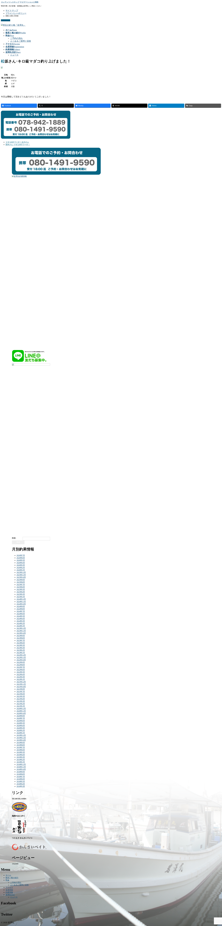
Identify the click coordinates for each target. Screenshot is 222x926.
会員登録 (9, 890)
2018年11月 (21, 767)
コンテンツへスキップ (10, 2)
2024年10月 (21, 604)
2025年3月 (21, 594)
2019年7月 (21, 747)
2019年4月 (21, 755)
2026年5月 (21, 560)
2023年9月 (21, 636)
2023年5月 (21, 645)
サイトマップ (12, 10)
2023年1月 (21, 653)
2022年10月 (21, 660)
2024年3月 (21, 621)
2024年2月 (21, 623)
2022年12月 (21, 655)
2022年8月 (21, 665)
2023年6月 (21, 643)
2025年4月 (21, 592)
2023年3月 (21, 648)
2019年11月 (21, 738)
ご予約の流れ (16, 38)
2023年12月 (21, 628)
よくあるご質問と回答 (20, 41)
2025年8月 (21, 582)
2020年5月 (21, 723)
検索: (14, 538)
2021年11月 (21, 684)
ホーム (8, 875)
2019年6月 (21, 750)
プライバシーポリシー (16, 13)
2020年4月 (21, 726)
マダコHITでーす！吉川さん (17, 142)
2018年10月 (21, 769)
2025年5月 (21, 589)
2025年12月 (21, 572)
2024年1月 (21, 626)
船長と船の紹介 (12, 878)
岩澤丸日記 (10, 895)
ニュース (14, 55)
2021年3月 (21, 701)
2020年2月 (21, 730)
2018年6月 (21, 779)
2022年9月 (21, 662)
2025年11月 (21, 575)
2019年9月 (21, 743)
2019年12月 (21, 735)
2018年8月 (21, 774)
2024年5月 (21, 616)
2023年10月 (21, 633)
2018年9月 (21, 772)
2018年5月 (21, 781)
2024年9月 (21, 606)
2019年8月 (21, 745)
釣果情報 (9, 892)
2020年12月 (21, 709)
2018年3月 (21, 786)
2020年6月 (21, 721)
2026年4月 (21, 563)
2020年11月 (21, 711)
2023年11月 (21, 631)
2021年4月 (21, 699)
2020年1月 (21, 733)
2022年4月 (21, 674)
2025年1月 (21, 597)
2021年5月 (21, 696)
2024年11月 (21, 602)
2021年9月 (21, 689)
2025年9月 (21, 580)
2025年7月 (21, 585)
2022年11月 (21, 657)
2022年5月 (21, 672)
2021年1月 (21, 706)
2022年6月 (21, 670)
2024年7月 (21, 611)
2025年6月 (21, 587)
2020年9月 (21, 716)
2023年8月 (21, 638)
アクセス (9, 887)
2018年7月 (21, 777)
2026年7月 (21, 555)
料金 (7, 880)
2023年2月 (21, 650)
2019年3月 (21, 757)
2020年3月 (21, 728)
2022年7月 (21, 667)
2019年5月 (21, 752)
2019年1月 (21, 762)
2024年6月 (21, 614)
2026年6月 (21, 558)
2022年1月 (21, 679)
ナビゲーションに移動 (29, 2)
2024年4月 (21, 619)
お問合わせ (5, 20)
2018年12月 (21, 764)
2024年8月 (21, 609)
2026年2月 (21, 568)
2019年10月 (21, 740)
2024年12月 (21, 599)
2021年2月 (21, 704)
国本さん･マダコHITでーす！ (18, 145)
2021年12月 (21, 682)
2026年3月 (21, 565)
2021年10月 (21, 687)
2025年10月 (21, 577)
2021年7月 (21, 692)
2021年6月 (21, 694)
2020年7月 (21, 718)
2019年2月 (21, 760)
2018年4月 (21, 784)
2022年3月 (21, 677)
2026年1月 (21, 570)
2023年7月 (21, 640)
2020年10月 (21, 713)
